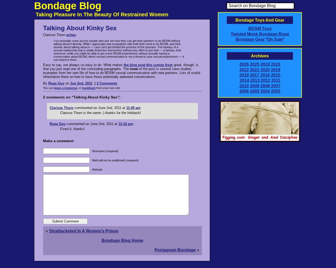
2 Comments (107, 83)
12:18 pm (125, 124)
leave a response (65, 88)
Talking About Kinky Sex (80, 28)
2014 (244, 80)
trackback (89, 88)
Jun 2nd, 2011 (81, 83)
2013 (255, 80)
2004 (265, 91)
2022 (244, 70)
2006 (244, 91)
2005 (254, 91)
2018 (244, 75)
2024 (265, 64)
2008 (265, 86)
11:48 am (133, 108)
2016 (265, 75)
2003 (275, 91)
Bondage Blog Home (122, 240)
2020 (265, 70)
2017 (254, 75)
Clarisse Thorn (62, 108)
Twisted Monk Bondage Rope (260, 34)
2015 (275, 75)
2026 (244, 64)
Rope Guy (56, 83)
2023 (275, 64)
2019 (275, 70)
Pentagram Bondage (175, 250)
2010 (244, 86)
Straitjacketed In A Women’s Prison (83, 231)
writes (71, 35)
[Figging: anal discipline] (260, 141)
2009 (254, 86)
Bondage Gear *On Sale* (260, 39)
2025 (254, 64)
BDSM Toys (260, 28)
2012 (265, 80)
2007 (275, 86)
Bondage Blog (67, 5)
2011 (275, 80)
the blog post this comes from (148, 65)
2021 (254, 70)
